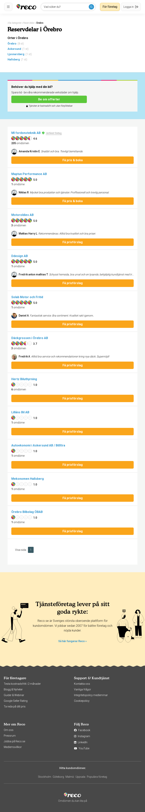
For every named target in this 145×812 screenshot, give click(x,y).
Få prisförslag (72, 242)
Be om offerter (49, 99)
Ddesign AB (19, 256)
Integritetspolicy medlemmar (91, 695)
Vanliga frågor (82, 689)
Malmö (70, 776)
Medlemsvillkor (13, 747)
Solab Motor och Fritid (27, 297)
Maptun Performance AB (29, 174)
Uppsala (80, 776)
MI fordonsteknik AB (26, 133)
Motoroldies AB (22, 215)
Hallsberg (14, 59)
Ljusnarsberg (16, 54)
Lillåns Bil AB (20, 412)
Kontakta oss (82, 683)
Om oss (8, 730)
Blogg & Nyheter (13, 689)
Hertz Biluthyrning (24, 379)
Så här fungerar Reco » (72, 641)
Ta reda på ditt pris (14, 706)
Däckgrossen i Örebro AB (29, 338)
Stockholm (44, 776)
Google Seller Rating (16, 700)
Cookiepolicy (81, 700)
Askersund (14, 48)
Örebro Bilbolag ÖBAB (27, 512)
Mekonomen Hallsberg (27, 479)
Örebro (12, 43)
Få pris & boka (72, 160)
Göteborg (58, 776)
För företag (110, 7)
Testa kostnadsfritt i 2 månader (22, 683)
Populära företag (97, 776)
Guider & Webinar (14, 695)
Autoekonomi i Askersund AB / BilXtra (38, 445)
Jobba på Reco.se (14, 741)
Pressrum (10, 735)
